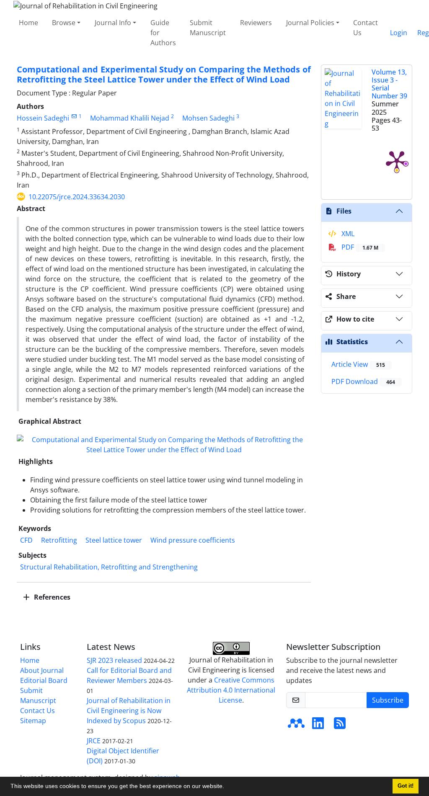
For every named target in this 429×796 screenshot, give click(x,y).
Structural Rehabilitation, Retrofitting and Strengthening (109, 567)
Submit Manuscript (208, 27)
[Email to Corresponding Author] (74, 116)
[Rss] (340, 725)
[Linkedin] (318, 725)
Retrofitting (59, 540)
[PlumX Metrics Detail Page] (397, 161)
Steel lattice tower (113, 540)
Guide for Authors (163, 32)
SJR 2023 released (114, 660)
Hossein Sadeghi (43, 118)
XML (347, 233)
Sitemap (33, 720)
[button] (227, 787)
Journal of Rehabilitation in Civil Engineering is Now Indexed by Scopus (129, 710)
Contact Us (365, 27)
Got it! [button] (405, 786)
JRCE (94, 740)
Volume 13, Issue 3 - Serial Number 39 (389, 84)
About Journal (42, 670)
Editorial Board (43, 680)
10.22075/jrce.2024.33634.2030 (76, 196)
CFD (26, 540)
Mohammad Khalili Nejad (129, 118)
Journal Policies (310, 22)
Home (28, 22)
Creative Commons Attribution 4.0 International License (231, 690)
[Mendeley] (296, 725)
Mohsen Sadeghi (208, 118)
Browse (63, 22)
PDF (359, 247)
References (51, 597)
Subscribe (387, 700)
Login (398, 32)
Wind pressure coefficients (192, 540)
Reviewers (256, 22)
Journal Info (113, 22)
